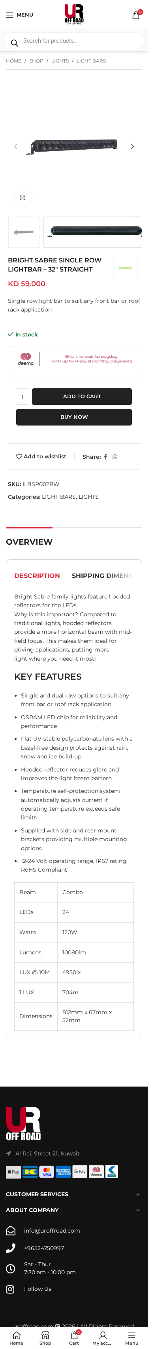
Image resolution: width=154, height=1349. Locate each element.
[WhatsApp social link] (115, 457)
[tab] (37, 576)
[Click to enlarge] (23, 198)
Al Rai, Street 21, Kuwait (47, 1153)
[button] (16, 146)
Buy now (74, 417)
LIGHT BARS (91, 61)
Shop (36, 61)
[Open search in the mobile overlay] (74, 40)
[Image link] (23, 1123)
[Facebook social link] (105, 457)
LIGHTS (60, 61)
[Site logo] (74, 14)
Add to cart (82, 396)
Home (13, 61)
